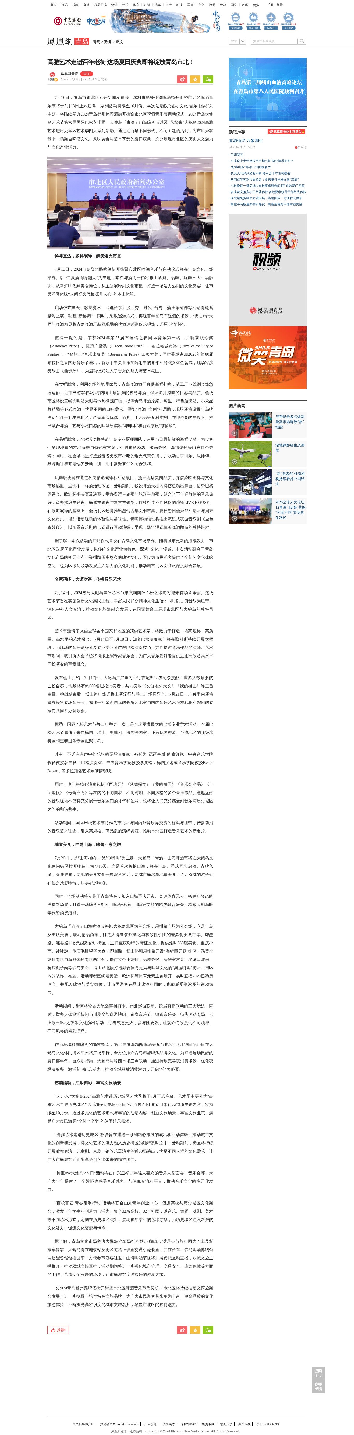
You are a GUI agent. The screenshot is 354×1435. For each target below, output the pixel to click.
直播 (86, 5)
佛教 (223, 5)
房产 (169, 5)
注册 (271, 5)
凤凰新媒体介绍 (83, 1424)
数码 (245, 5)
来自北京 (83, 79)
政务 (108, 42)
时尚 (147, 5)
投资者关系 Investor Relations (119, 1424)
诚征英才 (168, 1424)
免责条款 (208, 1424)
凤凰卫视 (100, 5)
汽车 (158, 5)
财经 (114, 5)
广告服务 (150, 1424)
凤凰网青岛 (69, 74)
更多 (256, 5)
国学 (234, 5)
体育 (136, 5)
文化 (201, 5)
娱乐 (125, 5)
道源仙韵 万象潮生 (246, 140)
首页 (54, 5)
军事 (190, 5)
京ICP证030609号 (268, 1424)
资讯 (64, 5)
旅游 (212, 5)
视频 (75, 5)
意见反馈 (226, 1424)
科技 (179, 5)
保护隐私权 (188, 1424)
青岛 (96, 42)
